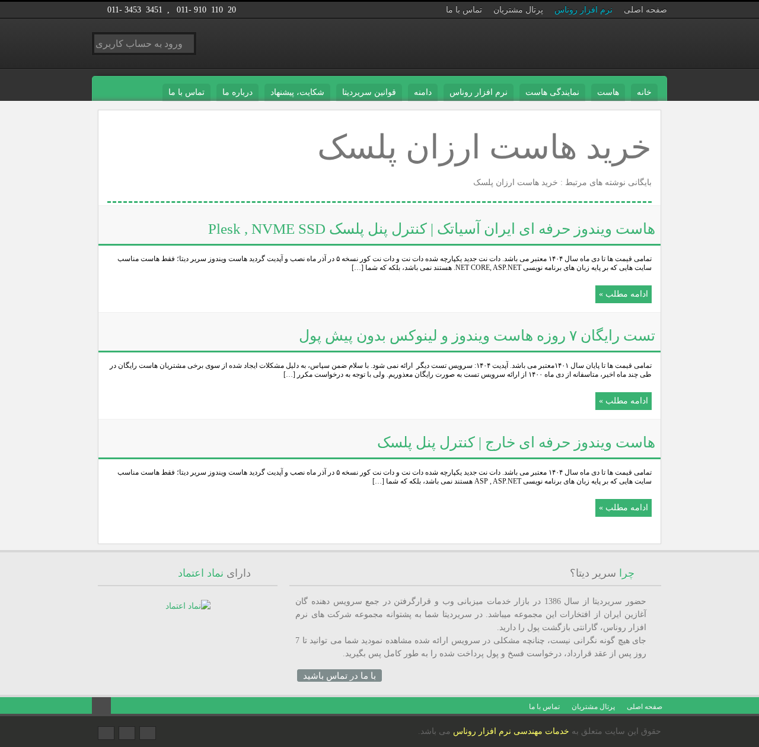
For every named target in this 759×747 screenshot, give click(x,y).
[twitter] (147, 733)
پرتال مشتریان (518, 9)
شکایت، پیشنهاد (297, 92)
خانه (644, 92)
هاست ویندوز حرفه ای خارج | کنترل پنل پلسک (516, 442)
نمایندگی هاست (552, 92)
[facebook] (106, 733)
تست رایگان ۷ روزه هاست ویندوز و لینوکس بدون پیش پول (477, 336)
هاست (608, 92)
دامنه (423, 92)
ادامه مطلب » (623, 294)
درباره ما (237, 92)
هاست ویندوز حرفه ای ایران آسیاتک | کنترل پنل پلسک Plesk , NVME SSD (431, 229)
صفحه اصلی (645, 9)
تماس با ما (464, 9)
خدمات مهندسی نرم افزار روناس (511, 731)
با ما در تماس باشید (339, 675)
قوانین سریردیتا (369, 92)
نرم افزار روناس (583, 9)
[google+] (127, 733)
